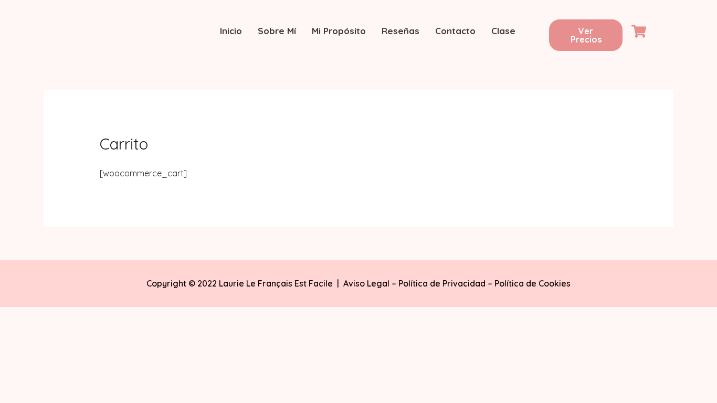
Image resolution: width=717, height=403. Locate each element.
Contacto (455, 30)
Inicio (231, 30)
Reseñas (400, 30)
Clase (503, 30)
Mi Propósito (339, 30)
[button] (586, 35)
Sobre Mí (277, 30)
